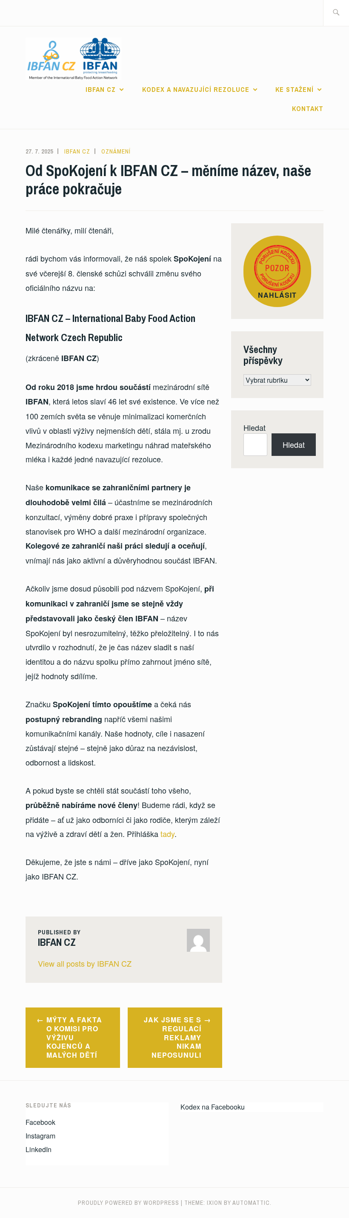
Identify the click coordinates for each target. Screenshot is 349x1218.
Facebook (40, 1122)
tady (167, 833)
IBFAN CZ (101, 89)
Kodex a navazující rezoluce (195, 89)
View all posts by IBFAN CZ (85, 963)
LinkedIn (38, 1149)
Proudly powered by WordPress (128, 1203)
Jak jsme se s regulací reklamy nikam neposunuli (172, 1037)
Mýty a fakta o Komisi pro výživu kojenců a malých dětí (74, 1037)
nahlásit (277, 295)
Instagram (40, 1136)
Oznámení (116, 151)
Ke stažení (294, 89)
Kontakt (307, 108)
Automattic (251, 1203)
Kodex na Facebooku (212, 1107)
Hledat (254, 427)
